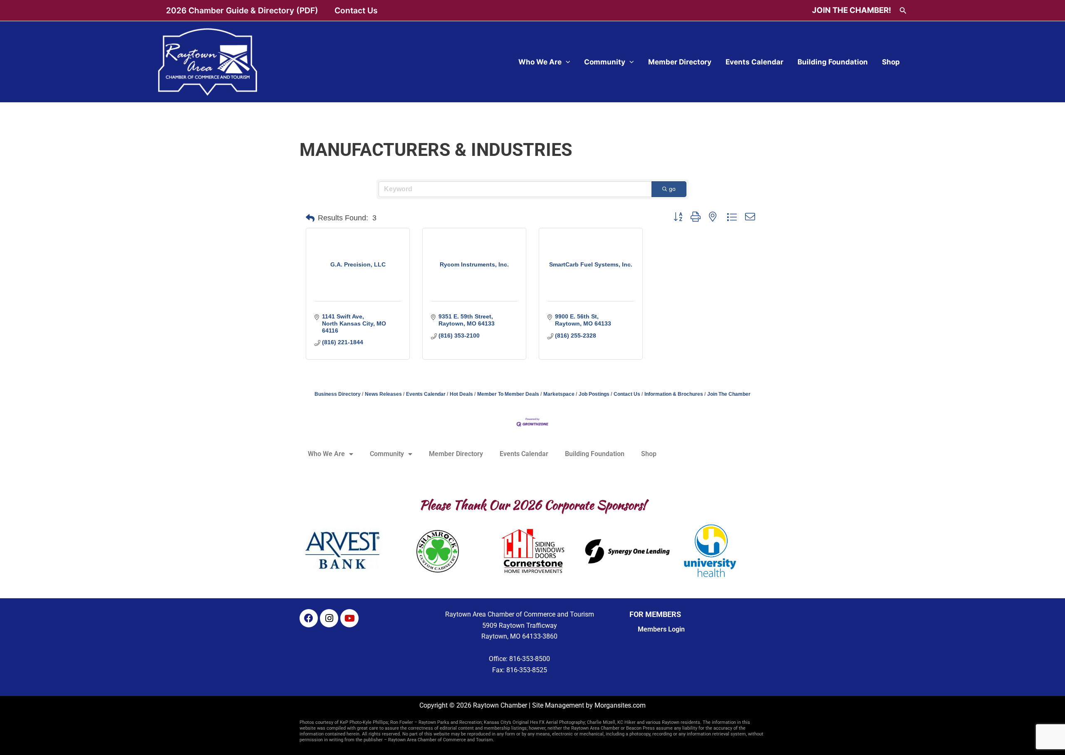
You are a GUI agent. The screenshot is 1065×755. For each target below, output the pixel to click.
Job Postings (594, 394)
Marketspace (559, 394)
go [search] (672, 188)
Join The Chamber (728, 394)
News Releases (383, 394)
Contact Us (356, 10)
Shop (891, 61)
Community (604, 61)
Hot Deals (461, 394)
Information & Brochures (673, 394)
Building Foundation (833, 61)
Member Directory (679, 61)
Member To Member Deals (508, 394)
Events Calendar (754, 61)
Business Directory (338, 394)
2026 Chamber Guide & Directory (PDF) (242, 10)
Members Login (661, 629)
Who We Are (540, 61)
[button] (903, 10)
